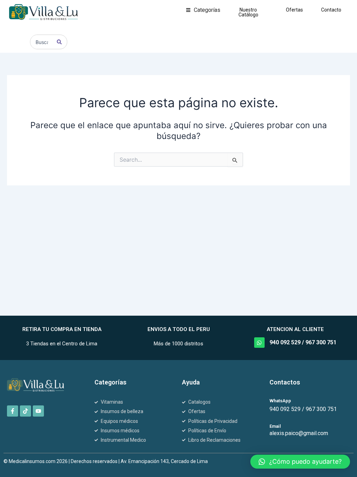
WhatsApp (280, 400)
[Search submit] (59, 42)
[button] (203, 10)
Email (275, 426)
